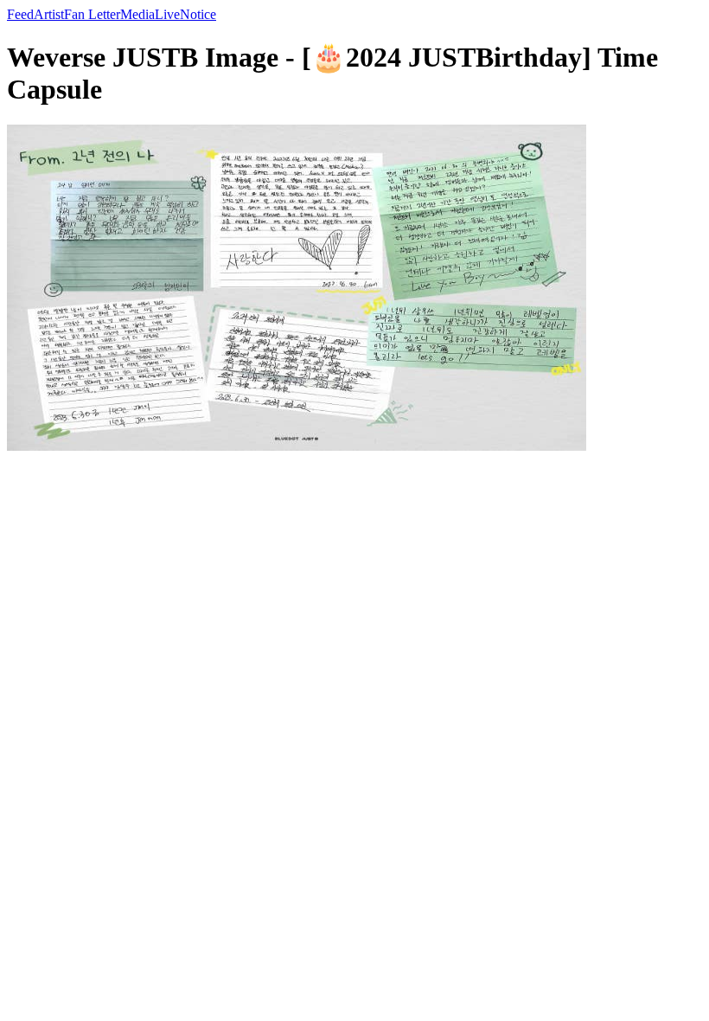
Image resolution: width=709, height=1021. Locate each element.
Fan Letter (92, 14)
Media (137, 14)
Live (167, 14)
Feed (20, 14)
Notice (198, 14)
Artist (49, 14)
